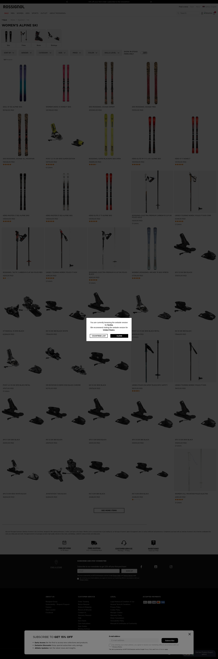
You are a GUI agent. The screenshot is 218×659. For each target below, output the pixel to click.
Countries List (99, 336)
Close (119, 336)
